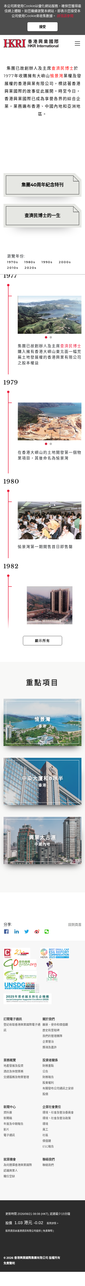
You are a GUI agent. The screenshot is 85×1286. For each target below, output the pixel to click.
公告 (45, 1071)
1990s (47, 262)
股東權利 (48, 1083)
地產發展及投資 (13, 1065)
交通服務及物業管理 (16, 1077)
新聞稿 (8, 1118)
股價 (45, 1094)
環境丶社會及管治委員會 (58, 1112)
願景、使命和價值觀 (55, 1024)
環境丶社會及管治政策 (56, 1118)
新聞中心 (10, 1107)
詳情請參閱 (65, 16)
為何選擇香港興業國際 (18, 1165)
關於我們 (48, 1019)
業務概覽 (10, 1060)
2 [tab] (52, 338)
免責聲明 (9, 1263)
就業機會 (10, 1159)
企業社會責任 (51, 1107)
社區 (45, 1135)
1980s (29, 262)
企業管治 (48, 1041)
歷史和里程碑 (51, 1030)
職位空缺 (9, 1176)
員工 (45, 1129)
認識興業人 (11, 1170)
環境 (45, 1124)
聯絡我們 (48, 1159)
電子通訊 (9, 1135)
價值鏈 (46, 1141)
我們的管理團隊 (52, 1036)
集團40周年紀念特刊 (42, 185)
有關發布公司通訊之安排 (58, 1088)
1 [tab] (47, 338)
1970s (12, 262)
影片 (6, 1129)
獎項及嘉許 (49, 1047)
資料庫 (8, 1112)
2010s (12, 268)
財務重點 (48, 1065)
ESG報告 (48, 1146)
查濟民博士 (62, 68)
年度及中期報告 (13, 1124)
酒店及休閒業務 (13, 1071)
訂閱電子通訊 (13, 1019)
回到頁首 (74, 924)
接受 (42, 27)
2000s (65, 262)
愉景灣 (57, 75)
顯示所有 (42, 641)
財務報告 (48, 1077)
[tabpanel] (49, 315)
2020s (31, 268)
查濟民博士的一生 (42, 215)
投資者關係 (50, 1060)
